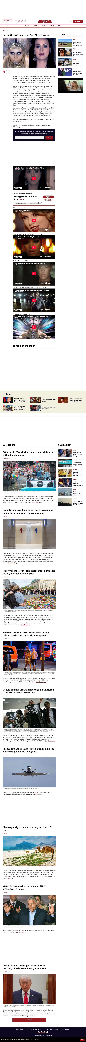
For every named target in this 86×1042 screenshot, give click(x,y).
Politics (27, 26)
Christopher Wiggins (7, 638)
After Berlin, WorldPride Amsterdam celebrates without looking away (28, 453)
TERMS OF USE (61, 1029)
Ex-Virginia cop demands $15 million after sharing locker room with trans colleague (77, 496)
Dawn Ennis (5, 516)
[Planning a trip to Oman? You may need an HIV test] (29, 850)
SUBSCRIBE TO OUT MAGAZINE (6, 21)
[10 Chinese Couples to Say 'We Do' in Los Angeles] (35, 407)
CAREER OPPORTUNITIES (29, 1029)
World (8, 30)
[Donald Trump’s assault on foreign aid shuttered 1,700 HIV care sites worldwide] (29, 713)
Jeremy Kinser (9, 70)
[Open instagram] (25, 21)
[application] (70, 85)
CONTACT (17, 1029)
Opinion (59, 26)
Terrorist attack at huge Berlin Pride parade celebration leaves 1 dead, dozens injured (26, 634)
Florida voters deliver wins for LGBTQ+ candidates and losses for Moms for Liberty (77, 75)
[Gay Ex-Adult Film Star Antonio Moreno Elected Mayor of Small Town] (63, 400)
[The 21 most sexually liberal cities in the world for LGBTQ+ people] (8, 408)
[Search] (71, 21)
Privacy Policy (26, 1039)
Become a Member (48, 197)
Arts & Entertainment (76, 49)
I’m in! (49, 138)
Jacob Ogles (6, 695)
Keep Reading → (37, 502)
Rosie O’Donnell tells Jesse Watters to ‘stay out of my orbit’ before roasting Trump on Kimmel (78, 486)
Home (4, 30)
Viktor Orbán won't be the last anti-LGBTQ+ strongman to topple (26, 887)
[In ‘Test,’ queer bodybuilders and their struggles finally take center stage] (65, 52)
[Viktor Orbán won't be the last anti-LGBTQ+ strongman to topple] (29, 909)
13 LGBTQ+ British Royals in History (49, 400)
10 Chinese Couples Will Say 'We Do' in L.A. (48, 408)
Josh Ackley (5, 892)
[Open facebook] (16, 21)
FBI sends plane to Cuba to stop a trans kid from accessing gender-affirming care (28, 750)
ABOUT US (22, 1029)
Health (43, 26)
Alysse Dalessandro (7, 458)
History (52, 26)
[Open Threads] (22, 21)
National (75, 59)
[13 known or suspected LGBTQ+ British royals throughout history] (35, 400)
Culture (75, 479)
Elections (75, 69)
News (35, 26)
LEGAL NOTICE (67, 1029)
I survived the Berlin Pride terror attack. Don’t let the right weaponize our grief (29, 572)
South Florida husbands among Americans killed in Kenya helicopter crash (78, 45)
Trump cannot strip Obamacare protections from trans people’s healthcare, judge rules (78, 466)
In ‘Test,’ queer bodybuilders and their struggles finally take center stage (78, 56)
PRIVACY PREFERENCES (54, 1029)
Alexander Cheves (7, 576)
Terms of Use (36, 1039)
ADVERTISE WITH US (38, 1029)
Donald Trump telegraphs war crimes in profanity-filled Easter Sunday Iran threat (25, 967)
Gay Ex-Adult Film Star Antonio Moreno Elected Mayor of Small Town (76, 400)
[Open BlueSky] (19, 21)
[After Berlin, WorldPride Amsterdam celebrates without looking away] (29, 475)
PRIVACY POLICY (46, 1029)
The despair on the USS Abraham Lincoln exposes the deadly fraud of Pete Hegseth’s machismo (78, 506)
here (36, 116)
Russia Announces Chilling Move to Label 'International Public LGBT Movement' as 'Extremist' (20, 402)
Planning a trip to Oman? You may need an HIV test (27, 828)
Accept (82, 1039)
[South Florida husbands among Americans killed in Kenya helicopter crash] (65, 42)
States (74, 489)
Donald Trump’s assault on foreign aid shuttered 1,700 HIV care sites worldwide (28, 691)
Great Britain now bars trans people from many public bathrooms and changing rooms (28, 511)
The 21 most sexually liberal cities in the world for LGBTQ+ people (21, 407)
